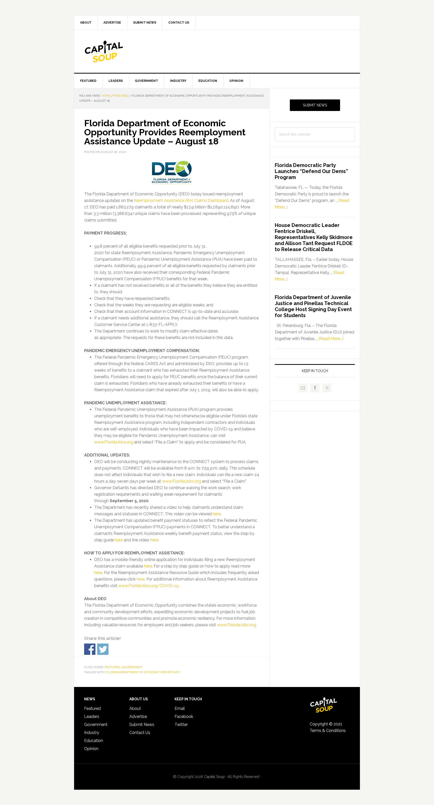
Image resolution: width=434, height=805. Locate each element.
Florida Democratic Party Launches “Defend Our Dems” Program (311, 171)
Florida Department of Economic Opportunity (143, 672)
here (217, 513)
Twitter (181, 724)
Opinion (91, 748)
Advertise (138, 716)
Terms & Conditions (328, 730)
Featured (112, 667)
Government (131, 667)
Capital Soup (116, 51)
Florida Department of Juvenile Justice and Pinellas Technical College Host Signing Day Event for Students (313, 306)
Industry (91, 732)
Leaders (91, 716)
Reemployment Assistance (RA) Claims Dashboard (181, 200)
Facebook (184, 716)
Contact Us (139, 732)
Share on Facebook (89, 649)
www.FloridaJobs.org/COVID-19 (148, 585)
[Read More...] (330, 338)
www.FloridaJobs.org (113, 442)
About (135, 708)
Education (93, 740)
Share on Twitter (102, 649)
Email (180, 708)
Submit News (315, 105)
